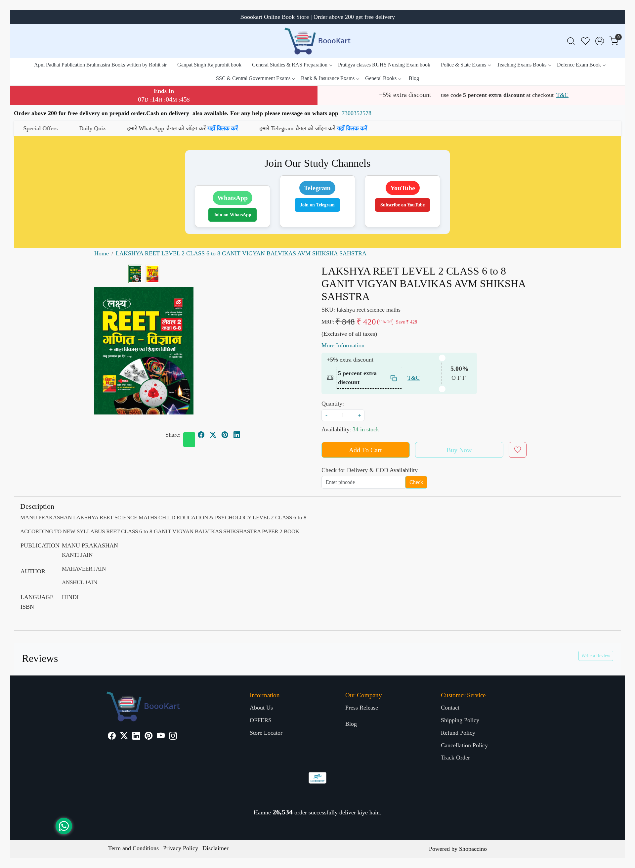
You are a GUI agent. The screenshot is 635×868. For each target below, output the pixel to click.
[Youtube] (160, 736)
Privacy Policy (180, 848)
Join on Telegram (317, 204)
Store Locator (266, 732)
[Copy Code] (394, 377)
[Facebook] (111, 736)
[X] (124, 736)
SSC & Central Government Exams (253, 78)
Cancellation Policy (464, 745)
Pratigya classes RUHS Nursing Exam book (384, 64)
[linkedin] (237, 434)
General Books (381, 78)
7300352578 (356, 113)
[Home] (317, 41)
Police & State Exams (463, 64)
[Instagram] (173, 736)
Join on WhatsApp (232, 214)
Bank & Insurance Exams (328, 78)
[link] (571, 41)
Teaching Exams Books (521, 64)
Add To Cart (365, 450)
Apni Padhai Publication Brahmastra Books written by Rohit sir (100, 64)
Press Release (361, 707)
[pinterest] (225, 434)
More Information (342, 345)
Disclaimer (215, 848)
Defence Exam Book (579, 64)
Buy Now (459, 450)
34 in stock (366, 429)
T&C (562, 95)
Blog (414, 78)
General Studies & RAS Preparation (289, 64)
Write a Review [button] (595, 655)
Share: (173, 434)
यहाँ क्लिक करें (167, 128)
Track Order (455, 757)
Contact (450, 707)
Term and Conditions (133, 848)
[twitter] (213, 434)
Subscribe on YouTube (402, 204)
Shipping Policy (460, 720)
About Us (261, 707)
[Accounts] (600, 41)
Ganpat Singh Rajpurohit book (209, 64)
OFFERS (261, 720)
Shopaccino (473, 849)
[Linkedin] (136, 736)
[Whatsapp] (189, 439)
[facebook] (201, 434)
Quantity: (332, 403)
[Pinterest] (148, 736)
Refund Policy (458, 732)
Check (416, 482)
